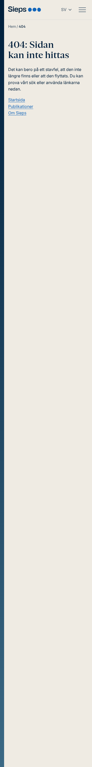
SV (63, 9)
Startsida (16, 99)
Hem (12, 26)
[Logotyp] (24, 9)
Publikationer (20, 106)
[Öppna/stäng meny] (82, 10)
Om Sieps (17, 112)
